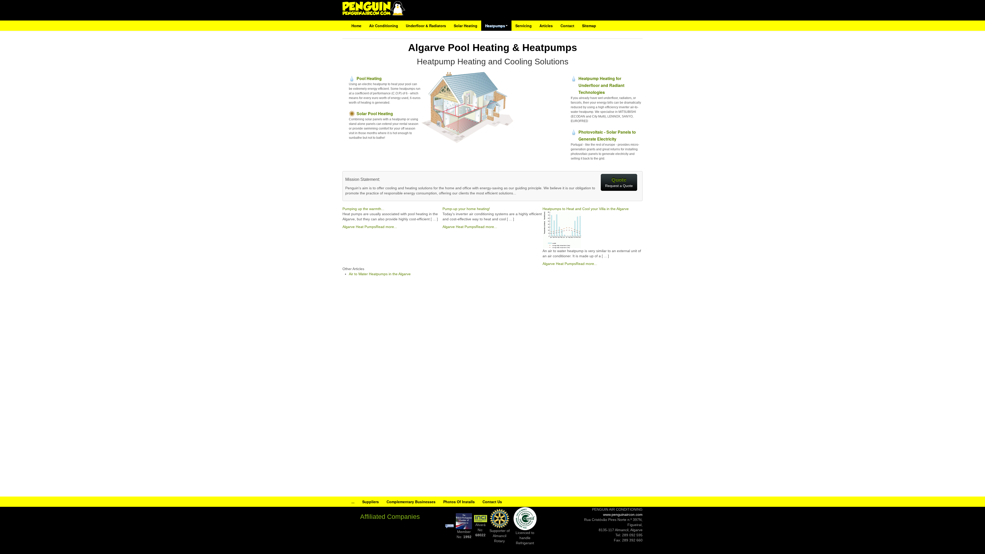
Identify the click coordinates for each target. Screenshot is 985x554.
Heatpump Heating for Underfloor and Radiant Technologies (601, 85)
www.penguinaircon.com (623, 514)
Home (356, 25)
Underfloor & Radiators (426, 25)
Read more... (386, 227)
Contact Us (492, 501)
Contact (567, 25)
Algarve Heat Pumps (359, 227)
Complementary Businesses (411, 501)
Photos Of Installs (459, 501)
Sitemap (589, 25)
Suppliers (370, 501)
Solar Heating (465, 25)
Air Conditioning (383, 25)
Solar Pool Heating (375, 113)
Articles (546, 25)
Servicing (523, 25)
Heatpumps (495, 25)
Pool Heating (369, 78)
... (352, 501)
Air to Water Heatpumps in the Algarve (380, 274)
